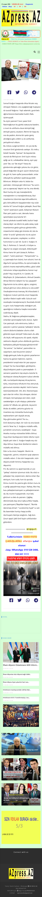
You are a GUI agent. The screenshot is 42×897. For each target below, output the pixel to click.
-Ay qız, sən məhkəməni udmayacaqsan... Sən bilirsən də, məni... (20, 799)
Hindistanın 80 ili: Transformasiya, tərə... (16, 698)
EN (20, 6)
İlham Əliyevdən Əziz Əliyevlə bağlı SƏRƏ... (17, 674)
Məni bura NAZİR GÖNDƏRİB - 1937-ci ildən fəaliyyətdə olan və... (17, 774)
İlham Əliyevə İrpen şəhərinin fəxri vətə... (16, 682)
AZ (15, 6)
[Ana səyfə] (21, 18)
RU (25, 6)
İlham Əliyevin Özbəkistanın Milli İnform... (20, 665)
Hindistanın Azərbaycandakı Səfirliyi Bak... (17, 690)
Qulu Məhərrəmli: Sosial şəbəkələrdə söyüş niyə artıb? (20, 750)
